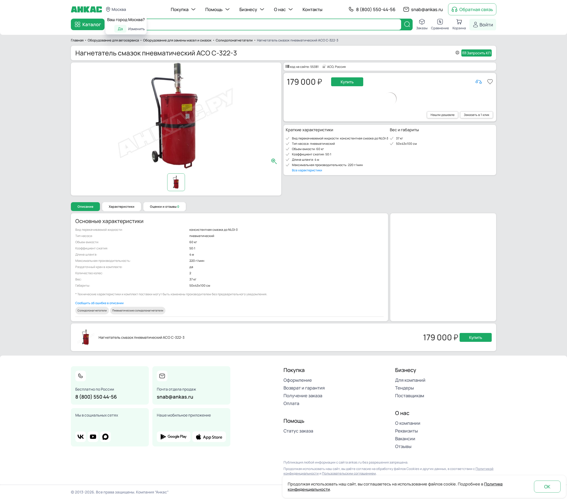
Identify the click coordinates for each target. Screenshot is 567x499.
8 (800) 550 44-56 (96, 396)
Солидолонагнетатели (92, 310)
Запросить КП (479, 53)
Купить (347, 81)
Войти (486, 25)
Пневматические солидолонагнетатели (137, 310)
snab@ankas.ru (427, 9)
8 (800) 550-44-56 (375, 9)
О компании (407, 423)
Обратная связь (476, 9)
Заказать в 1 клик (476, 115)
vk (80, 436)
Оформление (298, 380)
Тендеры (404, 388)
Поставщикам (409, 396)
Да (120, 28)
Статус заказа (298, 431)
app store (209, 436)
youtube (93, 436)
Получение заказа (303, 396)
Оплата (291, 403)
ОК (547, 486)
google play (173, 436)
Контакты (312, 9)
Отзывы (403, 446)
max (105, 436)
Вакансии (405, 439)
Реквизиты (406, 431)
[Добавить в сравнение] (478, 82)
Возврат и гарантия (304, 388)
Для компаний (410, 380)
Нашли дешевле (442, 115)
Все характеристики (307, 170)
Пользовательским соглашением (349, 473)
